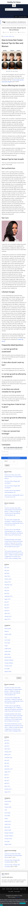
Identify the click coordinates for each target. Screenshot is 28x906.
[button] (13, 447)
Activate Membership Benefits (14, 457)
